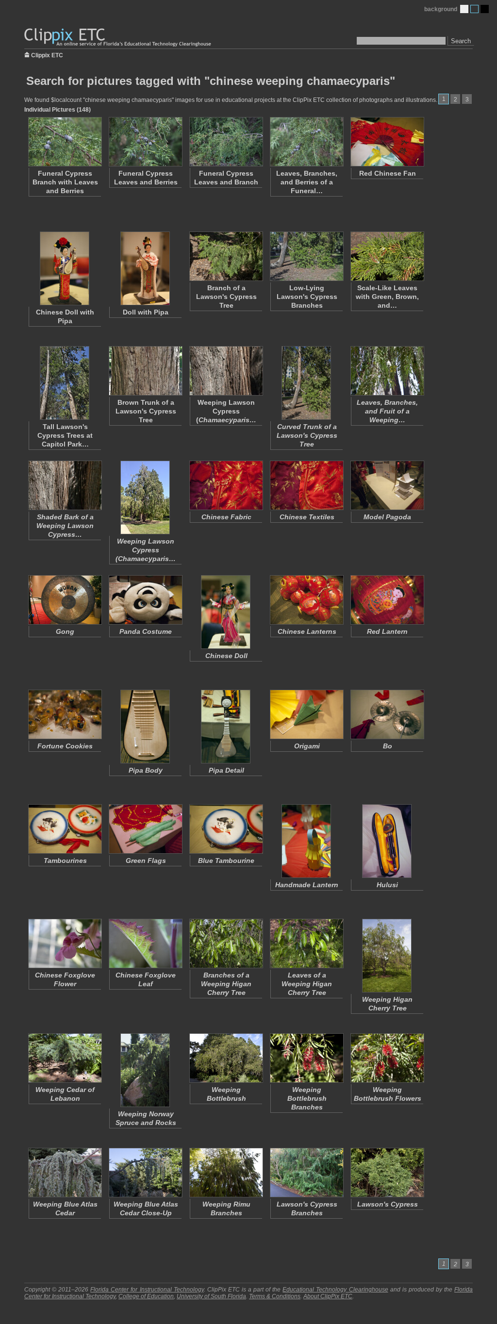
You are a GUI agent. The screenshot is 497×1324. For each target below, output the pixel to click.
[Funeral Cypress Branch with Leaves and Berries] (64, 141)
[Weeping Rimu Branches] (225, 1172)
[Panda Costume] (145, 600)
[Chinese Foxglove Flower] (64, 943)
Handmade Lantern (306, 885)
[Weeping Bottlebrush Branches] (306, 1058)
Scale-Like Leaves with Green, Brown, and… (387, 296)
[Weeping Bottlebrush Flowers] (386, 1058)
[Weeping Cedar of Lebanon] (64, 1058)
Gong (65, 631)
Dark (484, 9)
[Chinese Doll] (225, 612)
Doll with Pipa (145, 312)
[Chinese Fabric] (225, 485)
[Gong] (64, 600)
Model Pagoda (387, 517)
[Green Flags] (145, 829)
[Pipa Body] (145, 726)
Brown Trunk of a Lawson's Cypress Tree (146, 411)
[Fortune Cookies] (64, 714)
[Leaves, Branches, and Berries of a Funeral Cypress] (306, 141)
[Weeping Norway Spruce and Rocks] (145, 1070)
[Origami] (306, 714)
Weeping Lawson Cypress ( (226, 411)
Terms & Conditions (274, 1296)
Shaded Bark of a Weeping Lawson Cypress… (65, 525)
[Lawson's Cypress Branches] (306, 1172)
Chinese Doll (226, 656)
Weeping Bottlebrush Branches (307, 1098)
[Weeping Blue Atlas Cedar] (64, 1172)
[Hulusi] (386, 841)
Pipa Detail (226, 770)
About (327, 1296)
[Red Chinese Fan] (386, 141)
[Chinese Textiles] (306, 485)
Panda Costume (145, 631)
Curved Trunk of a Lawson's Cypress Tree (307, 435)
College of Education (146, 1296)
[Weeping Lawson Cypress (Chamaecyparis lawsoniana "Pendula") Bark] (225, 371)
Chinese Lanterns (307, 631)
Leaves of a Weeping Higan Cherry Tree (307, 983)
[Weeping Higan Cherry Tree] (386, 956)
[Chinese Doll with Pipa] (64, 268)
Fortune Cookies (65, 746)
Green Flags (146, 860)
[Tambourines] (64, 829)
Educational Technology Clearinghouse (335, 1289)
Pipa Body (146, 770)
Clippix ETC (47, 54)
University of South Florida (211, 1296)
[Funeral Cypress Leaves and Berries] (145, 141)
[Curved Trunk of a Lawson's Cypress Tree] (306, 383)
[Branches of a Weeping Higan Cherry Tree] (225, 943)
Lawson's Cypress (387, 1204)
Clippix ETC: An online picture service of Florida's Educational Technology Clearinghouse (118, 37)
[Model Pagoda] (386, 485)
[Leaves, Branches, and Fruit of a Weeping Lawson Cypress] (386, 371)
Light (464, 9)
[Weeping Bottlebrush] (225, 1058)
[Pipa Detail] (225, 726)
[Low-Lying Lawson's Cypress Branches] (306, 256)
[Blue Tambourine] (225, 829)
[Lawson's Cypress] (386, 1172)
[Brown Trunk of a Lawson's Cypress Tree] (145, 371)
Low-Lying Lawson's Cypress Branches (307, 296)
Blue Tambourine (226, 860)
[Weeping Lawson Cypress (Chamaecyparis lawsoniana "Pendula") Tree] (145, 497)
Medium (474, 9)
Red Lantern (387, 631)
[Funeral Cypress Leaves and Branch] (225, 141)
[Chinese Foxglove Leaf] (145, 943)
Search (461, 41)
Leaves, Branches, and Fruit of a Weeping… (387, 411)
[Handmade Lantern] (306, 841)
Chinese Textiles (307, 517)
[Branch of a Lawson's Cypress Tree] (225, 256)
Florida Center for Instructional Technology (146, 1289)
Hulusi (387, 885)
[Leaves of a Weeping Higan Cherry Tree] (306, 943)
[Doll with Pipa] (145, 268)
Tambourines (65, 860)
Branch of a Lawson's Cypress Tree (226, 296)
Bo (387, 746)
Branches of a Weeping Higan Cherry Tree (226, 983)
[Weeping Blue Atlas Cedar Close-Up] (145, 1172)
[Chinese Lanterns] (306, 600)
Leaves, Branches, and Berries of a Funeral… (306, 182)
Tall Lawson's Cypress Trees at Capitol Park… (65, 435)
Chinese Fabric (226, 517)
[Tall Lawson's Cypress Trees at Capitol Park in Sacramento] (64, 383)
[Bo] (386, 714)
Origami (307, 746)
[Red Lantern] (386, 600)
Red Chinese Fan (387, 173)
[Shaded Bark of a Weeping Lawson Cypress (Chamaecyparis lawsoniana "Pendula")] (64, 485)
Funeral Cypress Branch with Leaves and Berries (65, 182)
